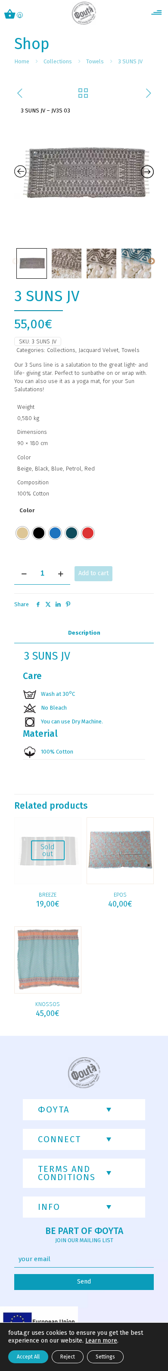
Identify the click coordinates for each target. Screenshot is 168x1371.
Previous (15, 261)
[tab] (84, 633)
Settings (105, 1357)
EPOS (120, 894)
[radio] (22, 533)
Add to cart (93, 573)
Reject (67, 1357)
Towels (95, 61)
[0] (10, 15)
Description (84, 632)
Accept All (28, 1357)
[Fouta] (84, 13)
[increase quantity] (60, 574)
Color (26, 510)
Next (151, 261)
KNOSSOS (47, 1004)
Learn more (101, 1340)
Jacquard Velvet (98, 350)
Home (21, 61)
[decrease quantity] (23, 574)
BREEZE (47, 894)
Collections (58, 61)
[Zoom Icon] (84, 174)
